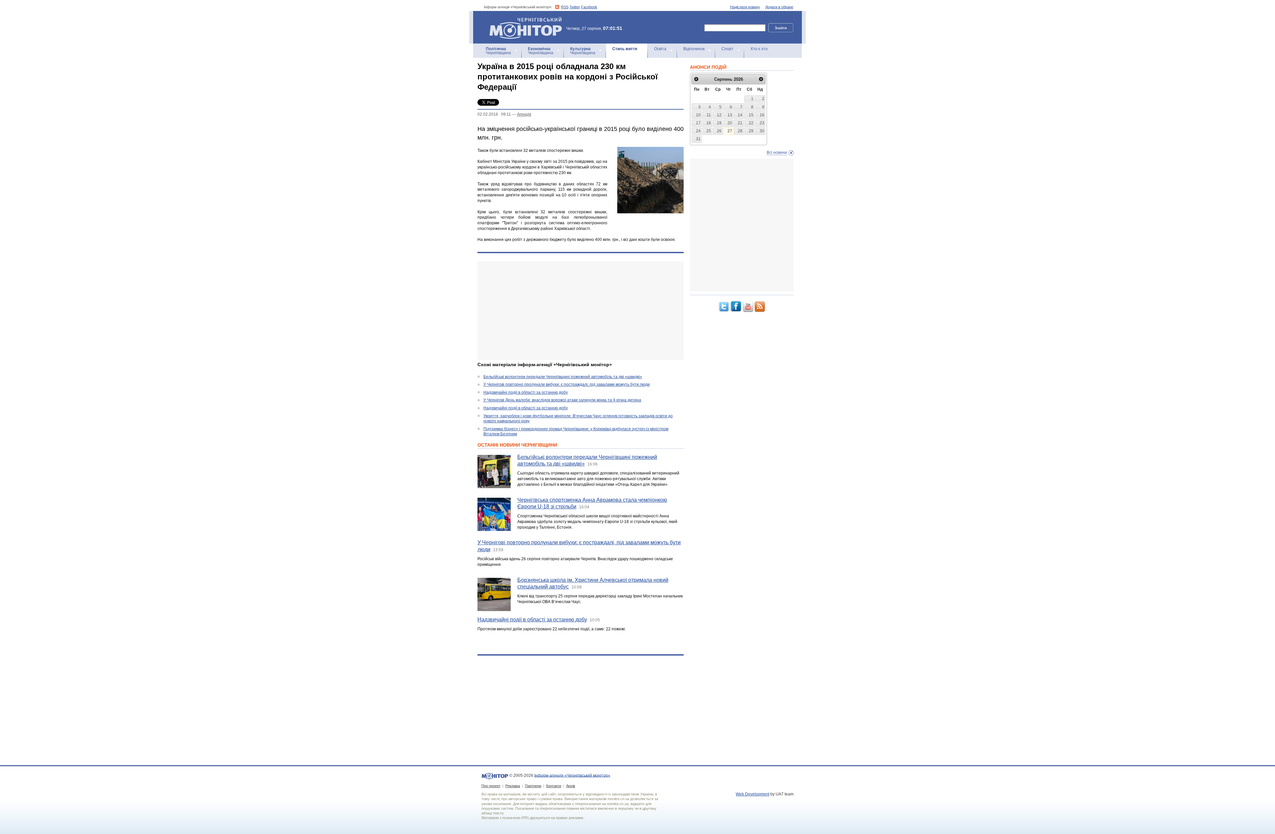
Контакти (553, 786)
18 (708, 123)
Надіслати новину (745, 7)
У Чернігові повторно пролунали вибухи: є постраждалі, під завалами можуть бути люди (566, 384)
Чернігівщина (498, 51)
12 (719, 115)
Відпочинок (694, 49)
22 (751, 123)
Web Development (752, 794)
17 (698, 123)
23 (762, 123)
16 (762, 115)
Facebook (589, 7)
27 (729, 131)
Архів (570, 786)
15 (751, 115)
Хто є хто (759, 49)
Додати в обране (779, 7)
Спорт (727, 49)
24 (698, 131)
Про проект (490, 786)
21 (740, 123)
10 (698, 115)
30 (762, 131)
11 (709, 115)
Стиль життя (624, 49)
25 (708, 131)
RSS (564, 7)
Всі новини (777, 152)
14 (740, 115)
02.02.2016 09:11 (494, 114)
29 (751, 131)
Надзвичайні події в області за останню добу (525, 392)
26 (719, 131)
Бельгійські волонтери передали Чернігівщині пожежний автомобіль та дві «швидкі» (562, 376)
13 (729, 115)
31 (698, 139)
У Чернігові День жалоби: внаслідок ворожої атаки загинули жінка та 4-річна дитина (562, 400)
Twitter (574, 7)
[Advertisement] (580, 310)
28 (740, 131)
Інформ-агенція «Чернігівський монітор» (522, 20)
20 (729, 123)
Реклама (512, 786)
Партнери (533, 786)
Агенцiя (524, 114)
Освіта (660, 49)
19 (719, 123)
